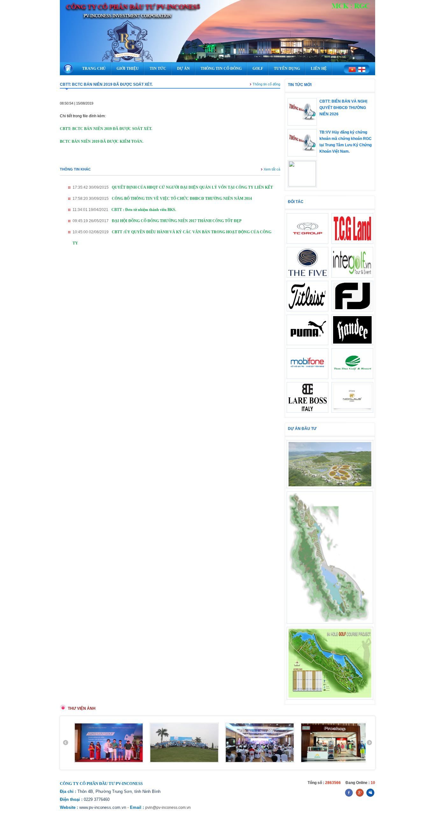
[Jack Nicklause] (352, 411)
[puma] (307, 344)
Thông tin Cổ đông (221, 68)
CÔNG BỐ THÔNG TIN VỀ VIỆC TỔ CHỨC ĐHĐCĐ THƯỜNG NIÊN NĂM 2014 (182, 198)
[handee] (352, 344)
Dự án (183, 68)
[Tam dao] (352, 378)
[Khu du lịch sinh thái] (330, 622)
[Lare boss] (307, 411)
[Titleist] (307, 310)
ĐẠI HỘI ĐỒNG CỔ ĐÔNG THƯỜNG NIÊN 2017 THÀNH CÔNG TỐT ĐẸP (176, 221)
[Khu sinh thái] (330, 487)
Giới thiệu (128, 68)
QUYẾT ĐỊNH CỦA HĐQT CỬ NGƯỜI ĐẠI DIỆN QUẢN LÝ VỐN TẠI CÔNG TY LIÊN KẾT (192, 187)
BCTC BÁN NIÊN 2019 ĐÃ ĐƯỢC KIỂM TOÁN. (101, 141)
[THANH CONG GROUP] (352, 242)
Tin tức (158, 68)
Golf (258, 68)
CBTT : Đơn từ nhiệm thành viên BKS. (143, 209)
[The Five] (307, 276)
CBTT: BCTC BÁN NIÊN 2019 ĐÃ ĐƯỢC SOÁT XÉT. (106, 129)
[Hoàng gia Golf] (330, 698)
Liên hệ (319, 68)
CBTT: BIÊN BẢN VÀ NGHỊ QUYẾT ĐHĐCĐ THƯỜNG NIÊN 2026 (343, 107)
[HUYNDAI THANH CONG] (307, 242)
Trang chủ (94, 68)
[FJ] (352, 310)
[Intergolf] (352, 276)
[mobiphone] (307, 378)
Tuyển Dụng (287, 68)
